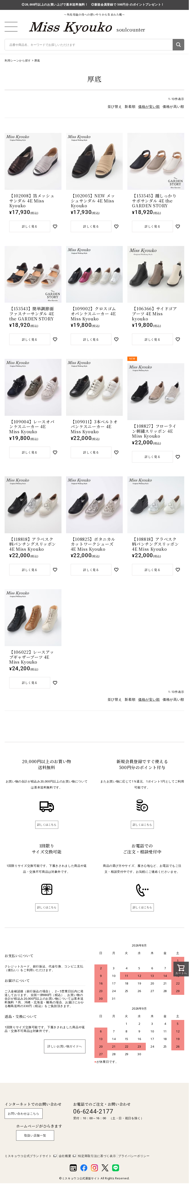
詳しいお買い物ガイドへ (64, 1046)
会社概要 (65, 1156)
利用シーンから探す (18, 60)
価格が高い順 (173, 106)
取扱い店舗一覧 (35, 1135)
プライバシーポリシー (134, 1156)
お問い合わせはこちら (23, 1113)
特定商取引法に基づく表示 (97, 1156)
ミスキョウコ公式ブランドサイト (28, 1156)
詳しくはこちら (46, 824)
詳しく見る (30, 226)
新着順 (130, 106)
